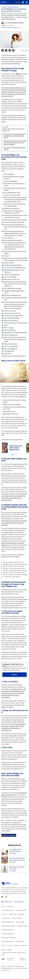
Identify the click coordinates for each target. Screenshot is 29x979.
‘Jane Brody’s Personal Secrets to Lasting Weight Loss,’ (13, 543)
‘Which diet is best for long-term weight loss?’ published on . (14, 523)
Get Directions (18, 902)
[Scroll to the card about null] (12, 454)
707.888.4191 (8, 902)
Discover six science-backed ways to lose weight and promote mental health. (15, 135)
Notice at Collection (22, 959)
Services (17, 2)
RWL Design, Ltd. (5, 970)
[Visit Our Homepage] (5, 2)
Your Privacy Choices (10, 959)
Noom (11, 707)
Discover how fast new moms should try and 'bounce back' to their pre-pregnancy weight (15, 142)
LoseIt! (3, 707)
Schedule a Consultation (8, 835)
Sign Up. (14, 675)
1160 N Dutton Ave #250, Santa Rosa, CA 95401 (13, 953)
